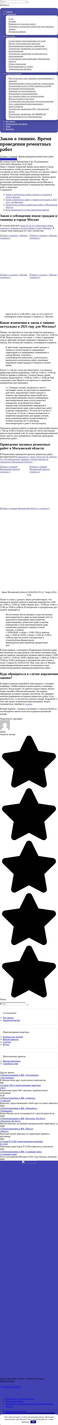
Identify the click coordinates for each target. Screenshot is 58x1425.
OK (33, 1422)
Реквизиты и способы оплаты (20, 1399)
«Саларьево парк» (8, 1154)
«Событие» (5, 1100)
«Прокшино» (6, 1111)
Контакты (10, 129)
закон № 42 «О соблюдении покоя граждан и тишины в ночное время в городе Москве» (26, 226)
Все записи (10, 121)
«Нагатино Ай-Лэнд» (10, 1121)
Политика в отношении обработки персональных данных (31, 27)
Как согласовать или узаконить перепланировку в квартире (31, 79)
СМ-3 (2, 1088)
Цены (8, 126)
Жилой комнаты (11, 1039)
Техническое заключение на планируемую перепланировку (28, 49)
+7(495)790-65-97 (10, 1386)
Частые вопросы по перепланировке (25, 117)
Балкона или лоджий (13, 1037)
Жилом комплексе (11, 1061)
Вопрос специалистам (16, 1411)
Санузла (7, 1042)
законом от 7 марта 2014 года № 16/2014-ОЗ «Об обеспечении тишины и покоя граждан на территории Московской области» (28, 459)
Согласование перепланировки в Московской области (29, 60)
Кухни (6, 1044)
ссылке (28, 704)
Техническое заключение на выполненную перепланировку (28, 55)
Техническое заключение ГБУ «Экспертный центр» (29, 110)
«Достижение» (7, 1077)
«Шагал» (4, 1131)
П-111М (3, 1144)
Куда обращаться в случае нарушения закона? (27, 210)
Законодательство (8, 159)
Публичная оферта (17, 31)
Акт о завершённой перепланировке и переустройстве (26, 105)
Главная (9, 12)
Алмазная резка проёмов (20, 69)
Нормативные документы (16, 124)
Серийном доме (10, 1063)
